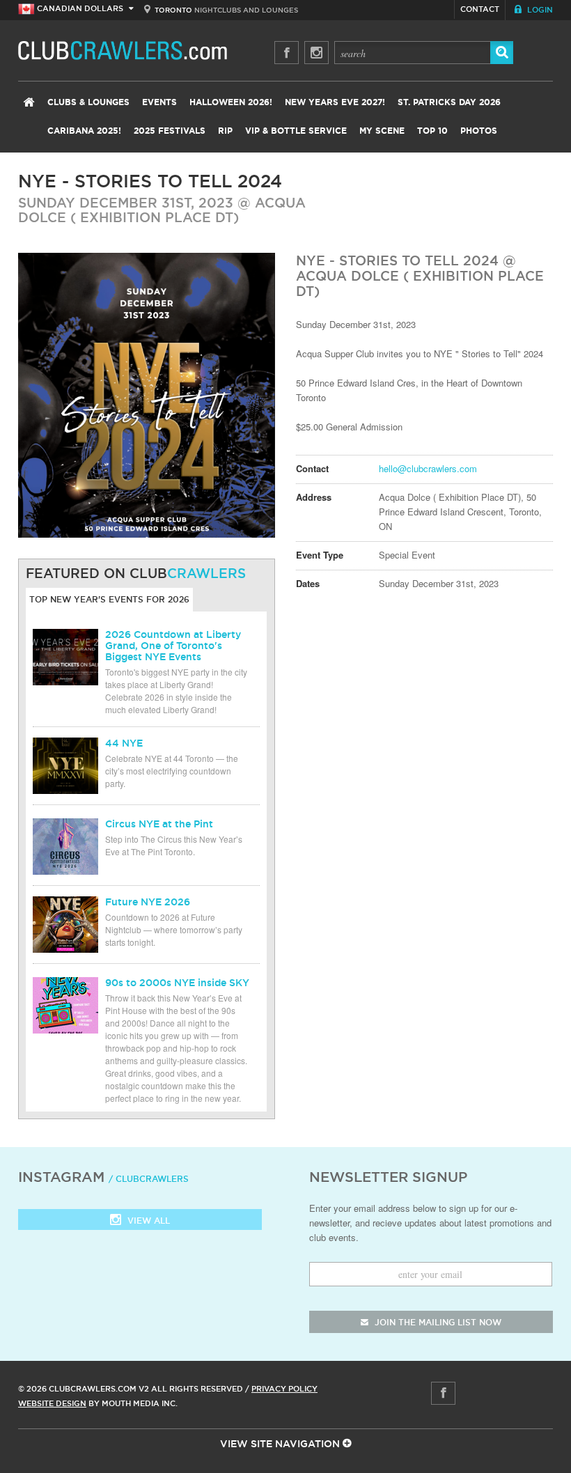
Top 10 (432, 131)
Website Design (52, 1403)
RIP (225, 131)
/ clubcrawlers (149, 1178)
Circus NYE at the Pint (159, 823)
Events (159, 102)
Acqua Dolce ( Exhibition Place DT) (162, 210)
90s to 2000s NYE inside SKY (177, 982)
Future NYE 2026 (147, 901)
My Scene (382, 131)
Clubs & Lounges (88, 102)
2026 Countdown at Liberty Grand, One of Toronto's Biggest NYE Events (173, 645)
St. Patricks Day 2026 (449, 102)
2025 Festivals (169, 131)
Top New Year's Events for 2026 (109, 599)
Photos (478, 131)
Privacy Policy (284, 1389)
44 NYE (124, 743)
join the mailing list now (436, 1322)
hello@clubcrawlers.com (428, 468)
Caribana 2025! (84, 131)
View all (147, 1220)
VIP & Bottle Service (296, 131)
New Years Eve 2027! (335, 102)
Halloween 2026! (230, 102)
